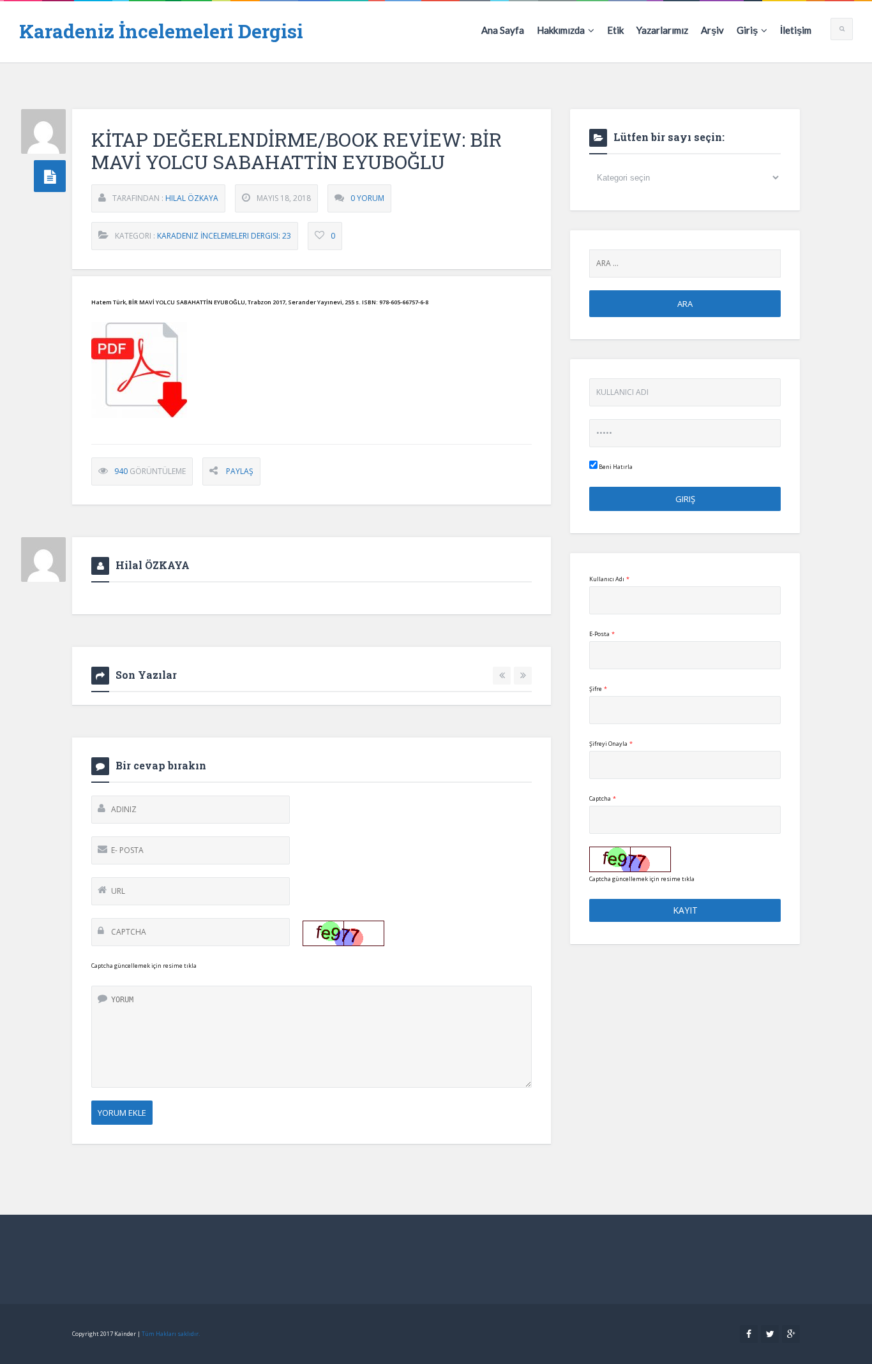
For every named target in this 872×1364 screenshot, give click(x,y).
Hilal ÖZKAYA (191, 198)
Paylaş (239, 471)
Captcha (602, 798)
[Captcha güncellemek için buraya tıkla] (343, 933)
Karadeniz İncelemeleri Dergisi (161, 31)
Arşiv (712, 30)
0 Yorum (367, 198)
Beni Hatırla (615, 467)
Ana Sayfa (502, 30)
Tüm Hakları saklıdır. (171, 1334)
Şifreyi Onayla (611, 743)
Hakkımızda (561, 30)
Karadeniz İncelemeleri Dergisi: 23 (224, 235)
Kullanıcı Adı (609, 579)
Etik (615, 30)
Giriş (747, 30)
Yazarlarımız (662, 30)
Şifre (598, 689)
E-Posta (602, 634)
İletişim (795, 30)
